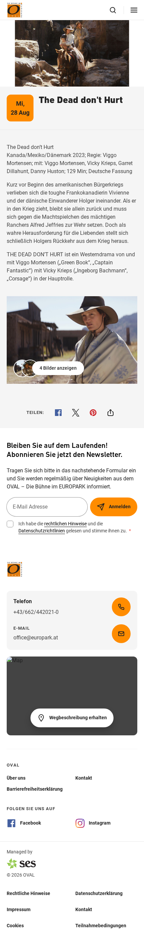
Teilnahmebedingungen (100, 925)
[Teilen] (110, 412)
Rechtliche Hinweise (28, 893)
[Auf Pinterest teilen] (93, 412)
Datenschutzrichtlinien (41, 530)
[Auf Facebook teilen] (58, 412)
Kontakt (83, 909)
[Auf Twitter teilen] (75, 412)
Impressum (18, 909)
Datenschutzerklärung (99, 893)
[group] (72, 340)
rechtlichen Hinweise (65, 523)
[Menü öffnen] (134, 10)
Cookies (15, 925)
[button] (49, 368)
